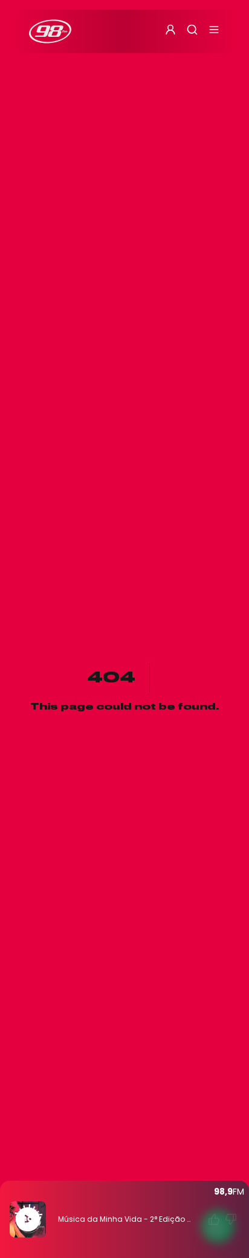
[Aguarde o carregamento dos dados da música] (214, 1219)
